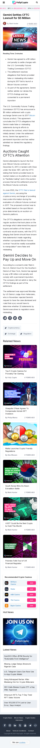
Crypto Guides (30, 718)
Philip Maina (12, 417)
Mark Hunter (12, 492)
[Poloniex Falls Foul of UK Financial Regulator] (20, 546)
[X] (20, 725)
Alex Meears (12, 455)
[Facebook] (5, 725)
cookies (22, 742)
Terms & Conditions (19, 731)
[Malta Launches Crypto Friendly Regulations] (20, 434)
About (8, 731)
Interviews (19, 720)
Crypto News (7, 718)
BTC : (10, 8)
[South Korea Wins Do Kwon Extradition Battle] (20, 471)
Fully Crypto (12, 377)
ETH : (29, 8)
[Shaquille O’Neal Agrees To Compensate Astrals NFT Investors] (20, 393)
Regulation (27, 334)
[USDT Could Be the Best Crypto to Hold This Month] (20, 508)
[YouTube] (25, 725)
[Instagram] (10, 725)
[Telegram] (30, 725)
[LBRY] (35, 725)
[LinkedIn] (15, 725)
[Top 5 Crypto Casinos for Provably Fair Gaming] (20, 356)
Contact (31, 731)
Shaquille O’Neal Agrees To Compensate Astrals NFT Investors (17, 411)
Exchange (11, 334)
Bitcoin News (18, 718)
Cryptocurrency (14, 328)
